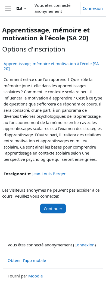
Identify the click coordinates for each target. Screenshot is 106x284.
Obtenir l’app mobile (27, 260)
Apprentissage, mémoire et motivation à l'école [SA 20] (51, 66)
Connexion (93, 8)
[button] (21, 8)
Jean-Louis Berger (49, 173)
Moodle (35, 276)
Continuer (53, 208)
